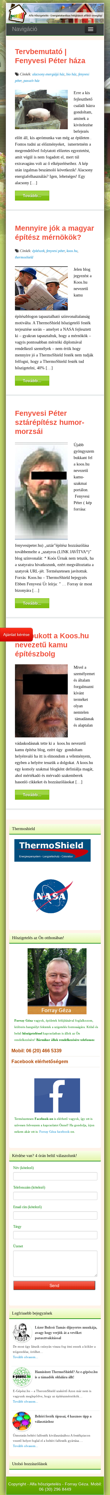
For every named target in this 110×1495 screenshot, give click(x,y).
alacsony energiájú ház (48, 74)
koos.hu (72, 251)
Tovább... (32, 195)
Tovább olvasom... (25, 1357)
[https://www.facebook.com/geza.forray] (57, 1095)
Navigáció (24, 29)
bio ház (71, 74)
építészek (38, 251)
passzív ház (31, 81)
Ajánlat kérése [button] (16, 634)
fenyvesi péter (55, 251)
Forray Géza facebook (54, 1131)
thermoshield (24, 257)
